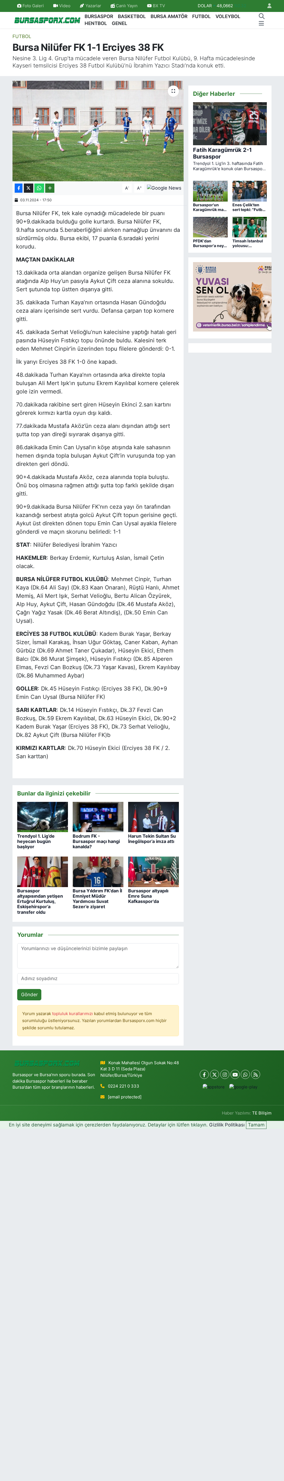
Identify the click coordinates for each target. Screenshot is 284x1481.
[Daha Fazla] (49, 188)
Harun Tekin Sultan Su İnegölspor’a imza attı (152, 838)
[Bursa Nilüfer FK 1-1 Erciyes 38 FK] (98, 131)
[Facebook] (204, 1074)
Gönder (29, 994)
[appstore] (213, 1087)
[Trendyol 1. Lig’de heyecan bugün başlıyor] (42, 816)
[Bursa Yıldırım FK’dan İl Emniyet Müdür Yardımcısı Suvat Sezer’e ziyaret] (98, 871)
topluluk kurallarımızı (73, 1013)
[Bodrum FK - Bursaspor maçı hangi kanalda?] (98, 816)
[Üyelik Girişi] (267, 6)
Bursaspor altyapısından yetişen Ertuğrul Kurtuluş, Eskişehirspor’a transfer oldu (40, 901)
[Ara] (261, 16)
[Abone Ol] (164, 187)
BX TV (158, 5)
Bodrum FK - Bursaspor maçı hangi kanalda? (96, 841)
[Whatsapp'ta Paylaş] (39, 188)
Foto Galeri (33, 5)
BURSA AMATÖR (169, 16)
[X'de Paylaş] (28, 188)
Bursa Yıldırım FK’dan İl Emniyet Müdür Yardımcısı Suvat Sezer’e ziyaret (97, 899)
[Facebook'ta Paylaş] (18, 188)
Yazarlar (93, 5)
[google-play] (243, 1087)
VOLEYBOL (227, 16)
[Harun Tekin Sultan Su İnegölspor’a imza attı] (153, 816)
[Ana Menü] (261, 23)
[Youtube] (235, 1074)
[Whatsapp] (245, 1074)
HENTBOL (96, 23)
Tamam (256, 1125)
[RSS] (255, 1074)
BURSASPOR (99, 16)
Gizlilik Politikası (227, 1125)
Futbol (21, 36)
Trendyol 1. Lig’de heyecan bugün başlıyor (36, 841)
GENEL (119, 23)
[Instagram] (224, 1074)
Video (64, 5)
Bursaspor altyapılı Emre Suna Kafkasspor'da (148, 896)
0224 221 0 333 (123, 1086)
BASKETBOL (132, 16)
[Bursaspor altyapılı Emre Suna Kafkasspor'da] (153, 871)
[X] (214, 1074)
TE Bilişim (262, 1113)
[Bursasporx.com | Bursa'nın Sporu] (47, 20)
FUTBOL (201, 16)
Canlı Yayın (126, 5)
